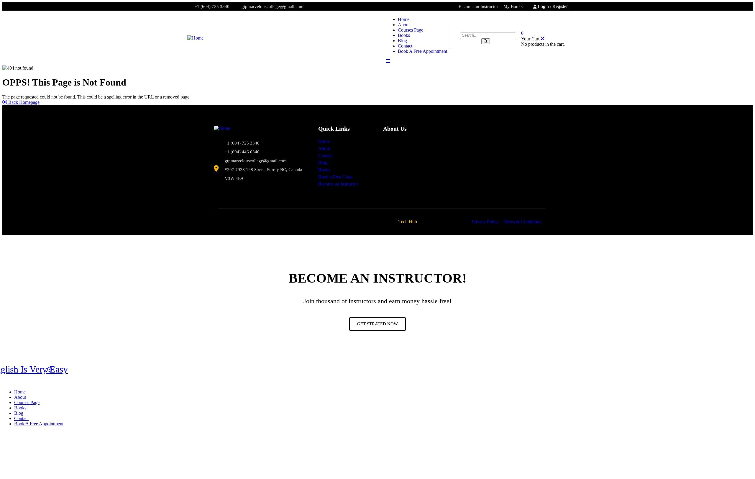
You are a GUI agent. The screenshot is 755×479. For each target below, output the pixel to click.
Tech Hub (407, 221)
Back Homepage (23, 102)
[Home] (195, 37)
